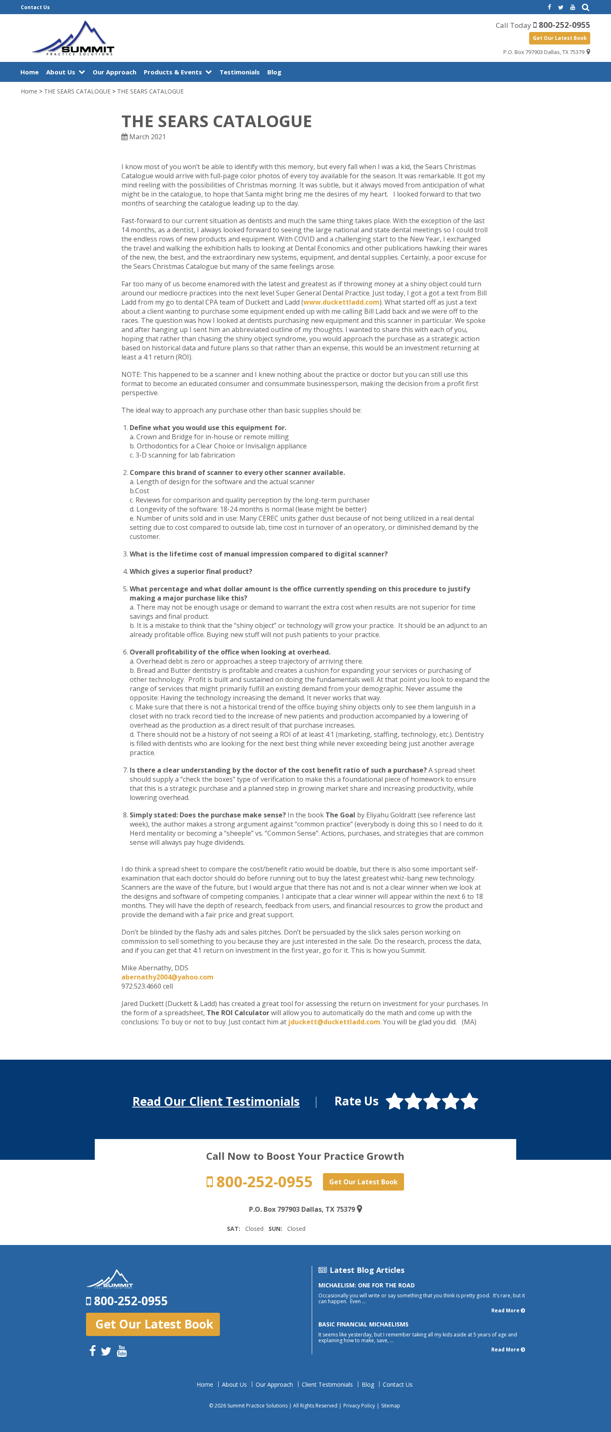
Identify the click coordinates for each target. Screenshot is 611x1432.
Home (29, 72)
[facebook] (548, 7)
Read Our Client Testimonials (216, 1101)
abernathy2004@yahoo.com (167, 977)
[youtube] (573, 7)
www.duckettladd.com (341, 302)
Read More (505, 1310)
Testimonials (239, 72)
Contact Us (35, 7)
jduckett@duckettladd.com (334, 1021)
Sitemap (390, 1405)
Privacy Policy (359, 1405)
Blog (274, 72)
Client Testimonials (327, 1385)
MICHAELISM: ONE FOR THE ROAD (366, 1285)
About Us (60, 72)
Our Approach (114, 72)
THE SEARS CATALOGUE (77, 91)
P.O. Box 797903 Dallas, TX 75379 (543, 52)
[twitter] (561, 7)
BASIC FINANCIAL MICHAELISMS (363, 1324)
